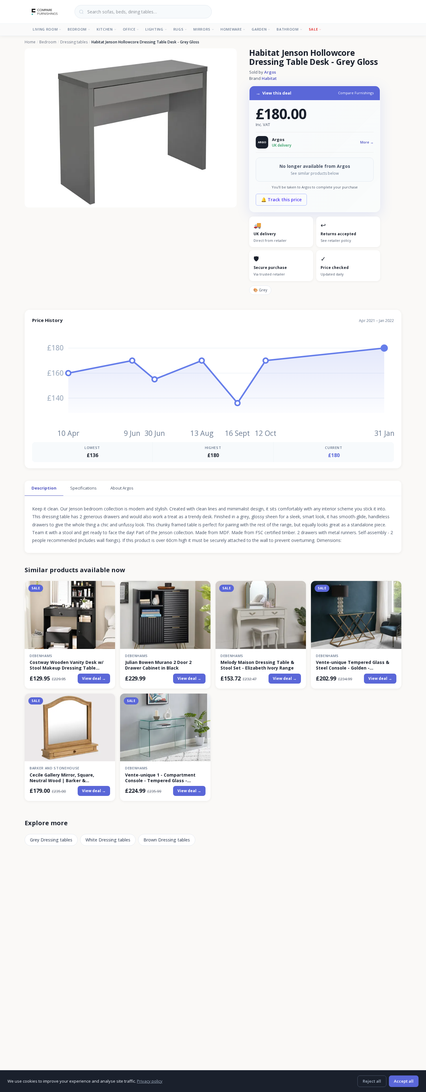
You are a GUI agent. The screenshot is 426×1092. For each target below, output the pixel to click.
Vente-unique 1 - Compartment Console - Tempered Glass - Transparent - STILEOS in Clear (160, 777)
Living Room (45, 29)
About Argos (121, 488)
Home (30, 42)
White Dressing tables (107, 840)
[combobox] (143, 11)
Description (43, 488)
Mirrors (202, 29)
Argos (270, 72)
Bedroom (77, 29)
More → (367, 142)
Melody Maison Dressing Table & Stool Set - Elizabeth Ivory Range (257, 665)
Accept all (404, 1081)
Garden (259, 29)
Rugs (178, 29)
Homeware (231, 29)
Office (129, 29)
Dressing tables (74, 42)
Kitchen (105, 29)
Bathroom (287, 29)
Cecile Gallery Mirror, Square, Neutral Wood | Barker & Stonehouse (62, 777)
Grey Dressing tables (51, 840)
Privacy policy (149, 1081)
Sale (313, 29)
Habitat (269, 78)
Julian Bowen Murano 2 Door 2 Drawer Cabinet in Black (158, 665)
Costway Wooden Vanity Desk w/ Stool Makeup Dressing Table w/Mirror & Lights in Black (67, 665)
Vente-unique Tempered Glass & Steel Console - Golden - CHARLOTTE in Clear (352, 665)
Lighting (154, 29)
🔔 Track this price (281, 199)
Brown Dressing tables (166, 840)
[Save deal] (106, 589)
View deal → (94, 678)
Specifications (83, 488)
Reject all (372, 1081)
